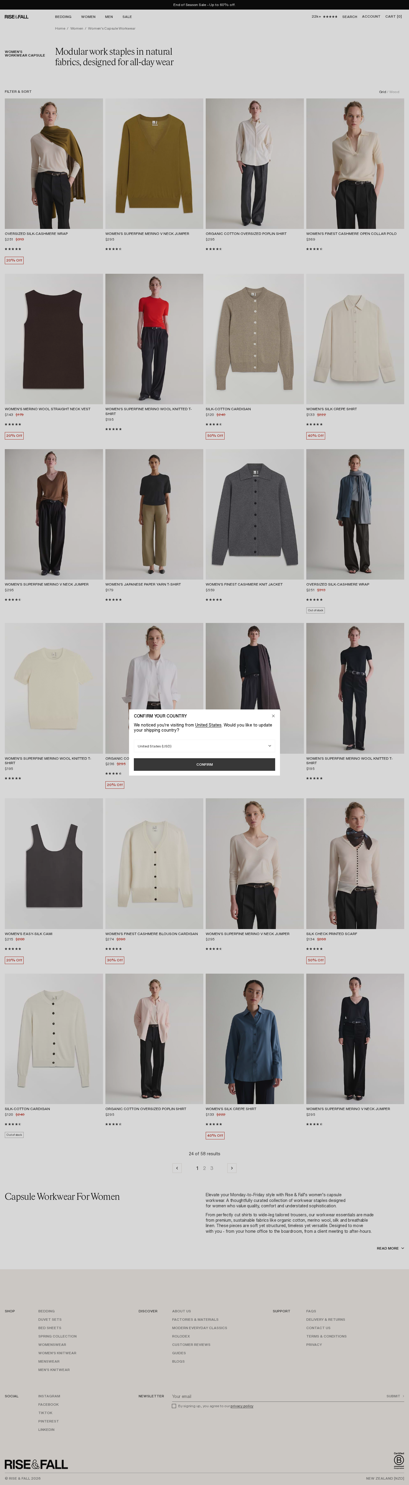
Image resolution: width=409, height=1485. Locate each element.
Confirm (204, 764)
